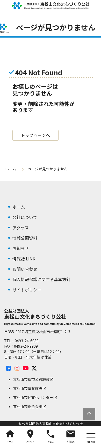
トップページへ (35, 135)
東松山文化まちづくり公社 (50, 5)
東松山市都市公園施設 (33, 379)
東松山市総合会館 (30, 406)
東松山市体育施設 (30, 388)
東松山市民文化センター (35, 397)
